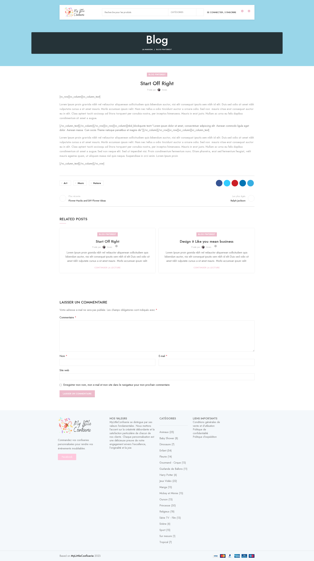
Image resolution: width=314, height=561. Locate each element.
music (81, 183)
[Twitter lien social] (227, 183)
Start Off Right (107, 241)
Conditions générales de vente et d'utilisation (206, 424)
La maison (147, 49)
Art (65, 183)
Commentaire (68, 317)
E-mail (163, 356)
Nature (97, 183)
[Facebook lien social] (219, 183)
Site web (64, 370)
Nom (63, 356)
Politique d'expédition (205, 437)
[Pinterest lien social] (235, 183)
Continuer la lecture (107, 268)
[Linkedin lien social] (242, 183)
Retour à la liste (157, 198)
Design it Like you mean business (206, 241)
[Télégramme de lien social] (250, 183)
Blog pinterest (164, 49)
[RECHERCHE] (200, 12)
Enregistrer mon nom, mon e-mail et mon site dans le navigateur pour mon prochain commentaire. (116, 385)
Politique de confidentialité (200, 431)
